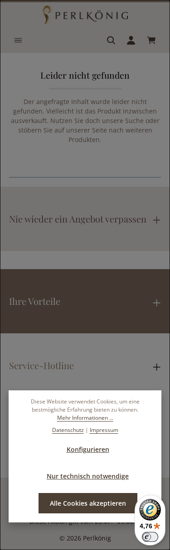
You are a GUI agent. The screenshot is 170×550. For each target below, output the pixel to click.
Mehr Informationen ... (85, 418)
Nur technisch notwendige (88, 476)
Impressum (104, 430)
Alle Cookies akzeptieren (88, 503)
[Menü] (18, 40)
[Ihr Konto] (131, 40)
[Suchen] (111, 40)
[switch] (150, 537)
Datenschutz (68, 430)
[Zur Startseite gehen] (85, 14)
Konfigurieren (88, 449)
